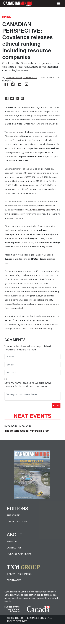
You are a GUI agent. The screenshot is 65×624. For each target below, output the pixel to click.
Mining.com (14, 579)
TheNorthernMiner (19, 573)
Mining (6, 17)
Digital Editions (17, 521)
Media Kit (13, 541)
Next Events (32, 416)
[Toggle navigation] (58, 3)
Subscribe (13, 515)
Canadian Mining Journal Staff (21, 77)
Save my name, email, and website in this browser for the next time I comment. (28, 384)
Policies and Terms (19, 553)
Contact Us (14, 547)
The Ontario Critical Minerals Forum (27, 430)
